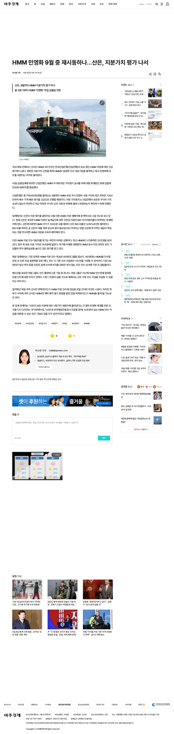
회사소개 (7, 705)
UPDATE (155, 245)
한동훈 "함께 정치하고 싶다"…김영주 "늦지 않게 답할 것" (97, 603)
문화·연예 (112, 4)
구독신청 (21, 705)
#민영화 (18, 323)
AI (35, 4)
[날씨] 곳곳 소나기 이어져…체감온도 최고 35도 (142, 268)
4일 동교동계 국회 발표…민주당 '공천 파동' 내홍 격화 (26, 633)
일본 (150, 387)
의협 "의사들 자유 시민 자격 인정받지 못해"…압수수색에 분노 (97, 633)
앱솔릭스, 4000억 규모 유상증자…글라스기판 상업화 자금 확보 (63, 360)
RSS (140, 705)
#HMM (87, 323)
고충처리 (114, 705)
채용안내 (34, 705)
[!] (161, 85)
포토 (102, 4)
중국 (27, 4)
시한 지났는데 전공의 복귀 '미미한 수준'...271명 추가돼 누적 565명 (26, 603)
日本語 (149, 4)
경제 (62, 4)
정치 (71, 4)
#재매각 (54, 323)
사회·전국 (82, 4)
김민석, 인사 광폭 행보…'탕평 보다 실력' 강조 (142, 290)
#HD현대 (75, 323)
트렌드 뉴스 (126, 84)
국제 (93, 4)
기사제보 (48, 705)
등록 (104, 438)
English (141, 4)
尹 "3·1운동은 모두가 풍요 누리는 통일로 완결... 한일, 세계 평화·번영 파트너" (62, 633)
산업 (43, 4)
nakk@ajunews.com (58, 350)
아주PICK (125, 318)
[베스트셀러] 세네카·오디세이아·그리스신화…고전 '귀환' (143, 256)
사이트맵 (128, 705)
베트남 (159, 387)
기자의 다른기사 (44, 367)
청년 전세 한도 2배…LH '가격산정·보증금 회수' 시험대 (142, 280)
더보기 (134, 430)
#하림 (64, 323)
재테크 (52, 4)
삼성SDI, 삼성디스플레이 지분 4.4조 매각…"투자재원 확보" (62, 356)
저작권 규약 (100, 705)
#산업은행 (30, 323)
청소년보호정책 (83, 705)
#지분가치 (43, 323)
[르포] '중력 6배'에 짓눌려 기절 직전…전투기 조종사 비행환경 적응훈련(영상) (62, 603)
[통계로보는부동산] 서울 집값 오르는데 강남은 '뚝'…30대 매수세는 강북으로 (142, 300)
